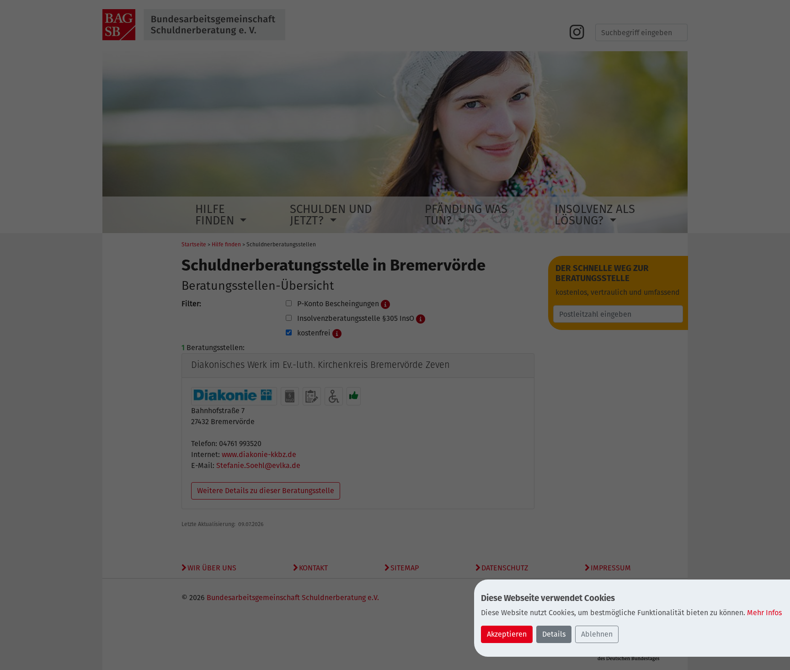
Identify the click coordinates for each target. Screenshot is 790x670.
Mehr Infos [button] (764, 612)
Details (554, 634)
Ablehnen (597, 634)
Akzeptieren (507, 634)
